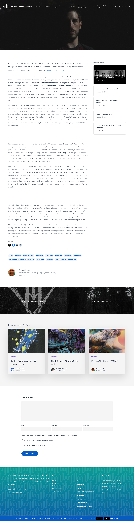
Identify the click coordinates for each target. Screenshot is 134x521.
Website (86, 425)
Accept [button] (99, 518)
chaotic (18, 255)
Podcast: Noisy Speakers (85, 492)
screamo (50, 259)
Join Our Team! (57, 488)
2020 (11, 255)
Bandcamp (51, 70)
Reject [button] (107, 518)
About (54, 483)
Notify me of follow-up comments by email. (38, 440)
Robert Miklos (25, 270)
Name (23, 425)
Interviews (80, 484)
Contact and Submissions (60, 486)
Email (54, 425)
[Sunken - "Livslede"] (100, 300)
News (79, 488)
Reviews (67, 31)
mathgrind (77, 255)
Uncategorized (82, 503)
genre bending (28, 255)
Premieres (80, 495)
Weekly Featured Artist (84, 506)
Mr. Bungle (40, 259)
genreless (39, 255)
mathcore (67, 255)
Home (54, 480)
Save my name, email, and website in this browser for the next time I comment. (50, 435)
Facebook (60, 70)
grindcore (49, 255)
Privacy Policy (56, 491)
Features (80, 481)
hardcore (58, 255)
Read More (114, 518)
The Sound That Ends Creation (65, 259)
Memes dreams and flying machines (21, 259)
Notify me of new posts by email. (35, 445)
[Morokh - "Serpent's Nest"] (33, 300)
